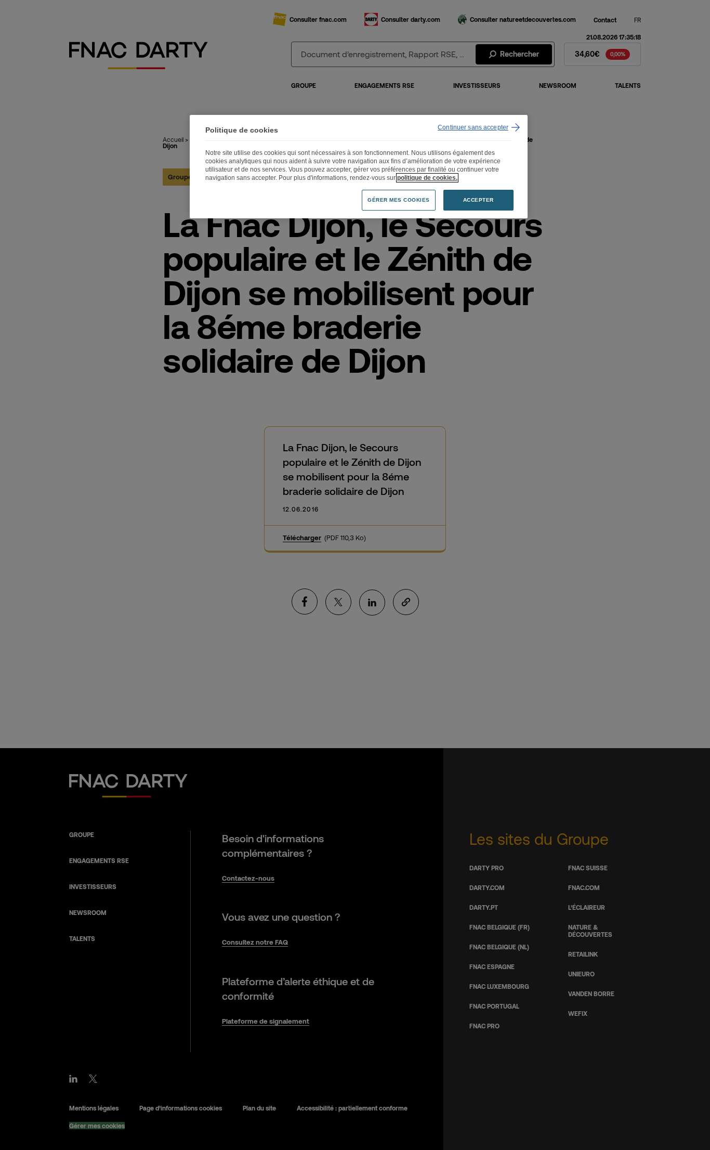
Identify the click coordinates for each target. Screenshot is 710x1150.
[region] (359, 166)
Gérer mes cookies (398, 200)
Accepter (478, 200)
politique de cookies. (427, 177)
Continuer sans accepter (473, 127)
